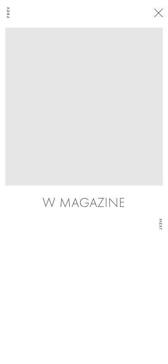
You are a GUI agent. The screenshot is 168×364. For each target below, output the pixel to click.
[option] (84, 120)
